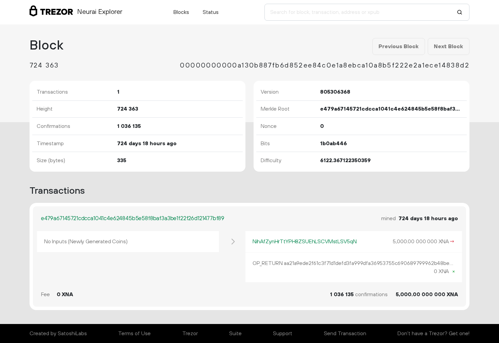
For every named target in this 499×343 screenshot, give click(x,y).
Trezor (190, 333)
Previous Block (398, 46)
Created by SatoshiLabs (58, 333)
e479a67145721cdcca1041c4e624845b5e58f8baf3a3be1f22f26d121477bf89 (132, 218)
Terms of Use (134, 333)
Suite (235, 333)
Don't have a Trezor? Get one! (433, 333)
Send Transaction (345, 333)
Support (282, 333)
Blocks (181, 12)
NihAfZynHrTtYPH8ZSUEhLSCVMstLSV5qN (305, 241)
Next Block (448, 46)
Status (211, 12)
